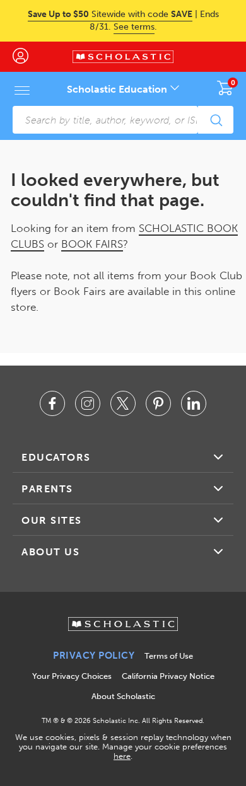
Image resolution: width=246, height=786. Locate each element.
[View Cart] (225, 87)
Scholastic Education (118, 89)
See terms (134, 26)
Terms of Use (168, 656)
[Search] (215, 120)
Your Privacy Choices (72, 676)
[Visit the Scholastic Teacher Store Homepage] (123, 57)
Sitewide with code (110, 14)
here (122, 756)
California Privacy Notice (168, 676)
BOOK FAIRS (92, 244)
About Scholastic (123, 696)
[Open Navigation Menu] (22, 90)
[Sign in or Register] (27, 57)
